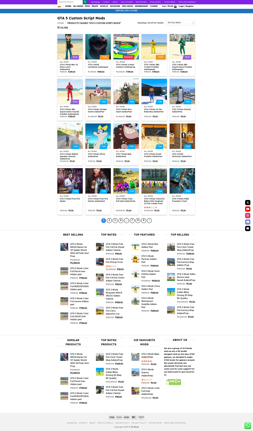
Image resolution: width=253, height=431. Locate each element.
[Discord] (247, 222)
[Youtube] (247, 209)
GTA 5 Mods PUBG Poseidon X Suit (180, 200)
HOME (68, 6)
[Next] (149, 220)
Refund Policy (141, 2)
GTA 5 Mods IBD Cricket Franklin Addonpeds (151, 67)
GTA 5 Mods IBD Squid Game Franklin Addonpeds (182, 67)
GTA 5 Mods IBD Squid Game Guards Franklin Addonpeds (69, 111)
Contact (106, 2)
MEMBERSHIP (141, 6)
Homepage (95, 2)
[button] (169, 6)
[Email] (247, 228)
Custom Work (169, 2)
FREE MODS (127, 6)
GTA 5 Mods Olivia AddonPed (96, 155)
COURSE (154, 6)
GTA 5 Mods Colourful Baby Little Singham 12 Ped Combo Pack (154, 201)
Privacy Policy (155, 2)
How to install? (127, 2)
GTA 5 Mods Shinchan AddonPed (181, 155)
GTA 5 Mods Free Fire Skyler (70, 200)
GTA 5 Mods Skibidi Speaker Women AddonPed (69, 156)
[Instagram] (247, 215)
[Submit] (85, 2)
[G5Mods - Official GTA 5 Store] (59, 7)
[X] (247, 202)
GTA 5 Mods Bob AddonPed (123, 155)
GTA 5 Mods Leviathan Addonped (98, 65)
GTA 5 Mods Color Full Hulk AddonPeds (125, 200)
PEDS (87, 6)
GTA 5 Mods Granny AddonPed (181, 110)
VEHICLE (104, 6)
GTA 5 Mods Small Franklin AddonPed (153, 155)
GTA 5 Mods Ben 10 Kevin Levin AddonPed (69, 67)
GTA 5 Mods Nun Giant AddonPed (124, 110)
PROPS (95, 6)
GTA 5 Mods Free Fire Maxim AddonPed (98, 200)
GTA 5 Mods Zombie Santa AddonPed (97, 110)
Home (60, 23)
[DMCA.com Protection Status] (172, 382)
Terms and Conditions (187, 2)
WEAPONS (115, 6)
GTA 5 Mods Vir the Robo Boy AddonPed (153, 110)
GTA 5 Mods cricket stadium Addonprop (125, 65)
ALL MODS (78, 6)
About (115, 2)
